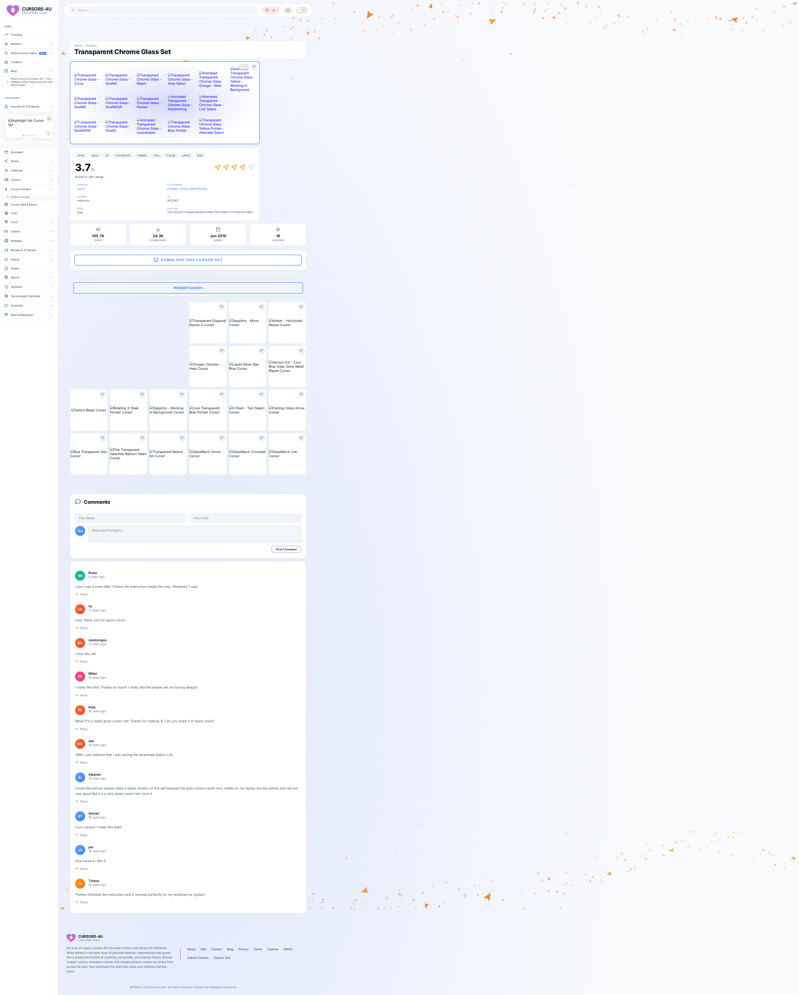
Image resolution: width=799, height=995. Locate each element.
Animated (17, 152)
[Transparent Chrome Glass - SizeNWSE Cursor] (86, 126)
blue (156, 155)
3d (107, 155)
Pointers (91, 45)
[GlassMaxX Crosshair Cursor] (248, 454)
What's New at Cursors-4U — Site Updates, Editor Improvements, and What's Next (31, 82)
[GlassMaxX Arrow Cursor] (208, 454)
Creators (16, 62)
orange (170, 155)
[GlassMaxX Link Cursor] (287, 454)
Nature (15, 259)
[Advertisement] (188, 29)
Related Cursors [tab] (188, 288)
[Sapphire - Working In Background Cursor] (168, 410)
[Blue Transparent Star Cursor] (89, 454)
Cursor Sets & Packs (24, 204)
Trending (16, 34)
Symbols (16, 286)
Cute (14, 213)
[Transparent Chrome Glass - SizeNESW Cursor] (118, 103)
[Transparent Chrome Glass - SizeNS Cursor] (118, 79)
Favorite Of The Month (25, 106)
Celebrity (16, 170)
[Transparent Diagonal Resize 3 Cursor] (208, 323)
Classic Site (222, 957)
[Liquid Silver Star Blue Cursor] (248, 366)
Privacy (243, 949)
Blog (14, 71)
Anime (15, 161)
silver (81, 155)
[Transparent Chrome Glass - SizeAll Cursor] (118, 126)
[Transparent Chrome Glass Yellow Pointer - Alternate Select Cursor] (211, 126)
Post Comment (286, 549)
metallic (142, 155)
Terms (258, 949)
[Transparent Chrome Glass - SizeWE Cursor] (86, 103)
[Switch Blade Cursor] (89, 410)
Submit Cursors (198, 957)
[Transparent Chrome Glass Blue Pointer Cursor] (180, 126)
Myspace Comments (223, 987)
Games (15, 231)
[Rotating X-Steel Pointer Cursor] (128, 410)
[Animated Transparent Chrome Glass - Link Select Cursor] (211, 102)
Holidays (16, 240)
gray (200, 155)
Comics (16, 179)
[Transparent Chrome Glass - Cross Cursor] (86, 79)
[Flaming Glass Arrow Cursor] (287, 410)
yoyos (81, 188)
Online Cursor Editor (28, 53)
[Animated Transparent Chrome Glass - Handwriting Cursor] (180, 102)
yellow (186, 155)
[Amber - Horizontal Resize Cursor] (287, 323)
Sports (15, 277)
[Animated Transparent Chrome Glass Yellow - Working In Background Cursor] (242, 79)
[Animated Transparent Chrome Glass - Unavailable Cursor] (149, 126)
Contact (216, 949)
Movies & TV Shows (23, 250)
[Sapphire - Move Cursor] (248, 323)
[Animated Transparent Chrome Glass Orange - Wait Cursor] (211, 79)
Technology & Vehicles (25, 296)
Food (14, 222)
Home (78, 45)
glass (95, 155)
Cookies (272, 949)
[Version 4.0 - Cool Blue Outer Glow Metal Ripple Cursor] (287, 366)
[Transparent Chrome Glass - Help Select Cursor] (180, 79)
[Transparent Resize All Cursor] (168, 454)
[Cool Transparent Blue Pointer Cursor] (208, 410)
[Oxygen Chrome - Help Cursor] (208, 366)
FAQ (203, 949)
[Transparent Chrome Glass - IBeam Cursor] (149, 79)
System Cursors (20, 197)
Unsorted (17, 305)
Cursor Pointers (21, 189)
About (191, 949)
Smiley (15, 268)
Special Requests (22, 314)
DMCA (287, 949)
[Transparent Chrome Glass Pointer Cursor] (149, 103)
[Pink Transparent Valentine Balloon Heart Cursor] (128, 454)
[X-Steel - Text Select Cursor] (248, 410)
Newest (16, 43)
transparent (123, 155)
